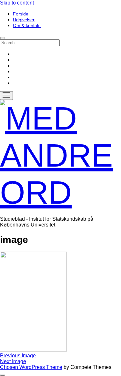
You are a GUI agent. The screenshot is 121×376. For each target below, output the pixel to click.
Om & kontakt (27, 25)
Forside (20, 13)
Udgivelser (24, 19)
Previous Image (18, 355)
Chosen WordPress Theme (31, 367)
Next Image (13, 361)
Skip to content (17, 2)
